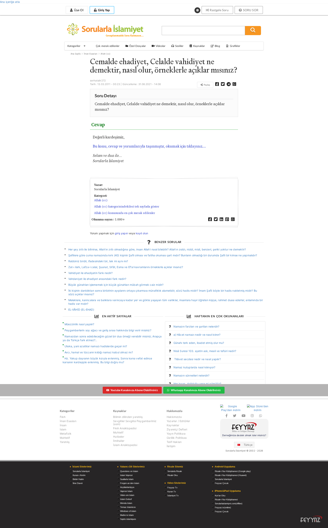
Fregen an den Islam (129, 483)
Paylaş (206, 84)
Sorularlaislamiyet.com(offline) (228, 503)
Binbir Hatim (78, 479)
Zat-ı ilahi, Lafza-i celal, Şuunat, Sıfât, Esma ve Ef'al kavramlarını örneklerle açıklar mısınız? (125, 267)
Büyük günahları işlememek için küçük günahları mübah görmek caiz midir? (116, 284)
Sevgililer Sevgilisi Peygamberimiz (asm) (134, 422)
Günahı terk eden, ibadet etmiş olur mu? (198, 342)
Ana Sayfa (76, 53)
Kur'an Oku (220, 495)
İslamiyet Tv (173, 495)
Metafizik (66, 433)
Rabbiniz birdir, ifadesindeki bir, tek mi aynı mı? (98, 261)
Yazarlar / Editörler (178, 421)
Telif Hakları (174, 442)
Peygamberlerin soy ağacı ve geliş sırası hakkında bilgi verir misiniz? (108, 330)
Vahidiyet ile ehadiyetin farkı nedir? (90, 273)
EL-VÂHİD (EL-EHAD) (81, 309)
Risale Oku (172, 475)
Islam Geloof (126, 499)
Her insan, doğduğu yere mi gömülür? (197, 383)
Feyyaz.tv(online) (223, 507)
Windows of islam (128, 511)
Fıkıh (63, 416)
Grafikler (235, 45)
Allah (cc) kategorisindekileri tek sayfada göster (126, 206)
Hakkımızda (174, 416)
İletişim (171, 446)
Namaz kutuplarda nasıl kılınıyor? (194, 367)
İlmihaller (118, 440)
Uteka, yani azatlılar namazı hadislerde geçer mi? (96, 346)
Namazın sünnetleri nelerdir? (191, 375)
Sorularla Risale (174, 471)
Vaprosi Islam (126, 491)
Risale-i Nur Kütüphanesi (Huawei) (231, 475)
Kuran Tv (171, 491)
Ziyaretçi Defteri (177, 429)
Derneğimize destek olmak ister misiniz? (244, 435)
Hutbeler (118, 436)
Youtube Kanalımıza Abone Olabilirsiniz (134, 390)
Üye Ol (78, 10)
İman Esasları (90, 53)
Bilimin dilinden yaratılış (128, 416)
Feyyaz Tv (172, 487)
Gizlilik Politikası (177, 437)
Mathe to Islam (127, 515)
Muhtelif (65, 437)
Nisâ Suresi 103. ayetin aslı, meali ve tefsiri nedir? (204, 351)
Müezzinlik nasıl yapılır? (79, 324)
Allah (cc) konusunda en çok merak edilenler (124, 213)
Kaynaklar (173, 425)
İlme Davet (78, 483)
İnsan (63, 425)
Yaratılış (65, 442)
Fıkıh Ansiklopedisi (124, 428)
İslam (63, 429)
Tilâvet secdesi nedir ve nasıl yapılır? (197, 359)
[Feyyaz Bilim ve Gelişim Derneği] (244, 427)
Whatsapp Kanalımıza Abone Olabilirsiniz (196, 390)
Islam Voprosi (126, 475)
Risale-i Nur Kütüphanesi (226, 499)
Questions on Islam (129, 471)
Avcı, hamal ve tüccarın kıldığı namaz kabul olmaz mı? (99, 352)
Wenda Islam (126, 503)
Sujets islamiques (128, 519)
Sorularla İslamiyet (81, 471)
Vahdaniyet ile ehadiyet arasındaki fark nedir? (97, 278)
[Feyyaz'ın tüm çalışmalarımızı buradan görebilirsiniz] (311, 519)
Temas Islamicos (128, 507)
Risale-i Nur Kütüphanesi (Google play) (233, 471)
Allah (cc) (105, 53)
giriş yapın (121, 233)
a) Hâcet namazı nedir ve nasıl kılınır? (197, 334)
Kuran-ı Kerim (79, 475)
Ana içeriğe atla (10, 1)
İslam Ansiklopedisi (125, 445)
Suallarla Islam (126, 479)
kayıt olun (142, 233)
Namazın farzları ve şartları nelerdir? (196, 326)
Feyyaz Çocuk (222, 483)
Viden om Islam (127, 495)
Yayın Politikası (176, 433)
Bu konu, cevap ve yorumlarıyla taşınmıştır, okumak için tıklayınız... (149, 146)
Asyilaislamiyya (127, 487)
